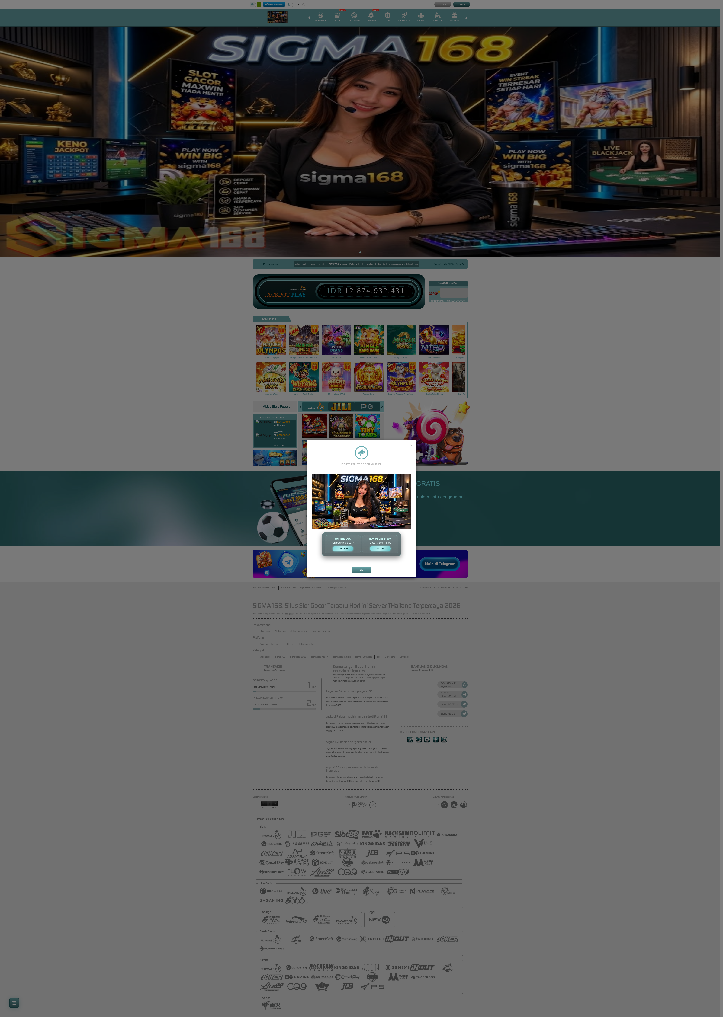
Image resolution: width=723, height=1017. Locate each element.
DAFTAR (380, 548)
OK (361, 569)
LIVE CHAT (343, 548)
